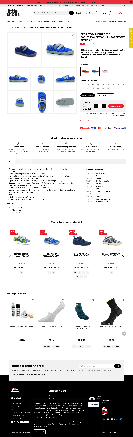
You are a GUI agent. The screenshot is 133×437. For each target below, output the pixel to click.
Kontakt (51, 398)
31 (81, 276)
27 (88, 272)
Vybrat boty (82, 2)
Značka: (92, 44)
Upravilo (115, 432)
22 (49, 272)
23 (22, 272)
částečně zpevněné (103, 191)
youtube (24, 422)
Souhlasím (94, 405)
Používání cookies (40, 426)
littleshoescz (15, 422)
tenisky (98, 178)
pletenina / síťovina (103, 199)
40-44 (81, 346)
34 (85, 276)
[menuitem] (11, 21)
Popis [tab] (11, 162)
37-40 (75, 346)
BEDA (98, 176)
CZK (121, 5)
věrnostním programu (119, 116)
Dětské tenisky (101, 173)
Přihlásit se (117, 366)
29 (77, 276)
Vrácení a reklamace (35, 5)
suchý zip (99, 196)
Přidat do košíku (115, 106)
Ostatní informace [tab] (23, 162)
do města (99, 181)
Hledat (71, 13)
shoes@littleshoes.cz (18, 415)
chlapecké (99, 186)
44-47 (88, 346)
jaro (97, 183)
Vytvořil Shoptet (102, 432)
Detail (50, 322)
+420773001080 (18, 422)
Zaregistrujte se (90, 114)
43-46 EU (116, 346)
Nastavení (40, 432)
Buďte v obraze (12, 422)
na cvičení (106, 181)
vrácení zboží (90, 151)
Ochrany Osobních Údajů (61, 424)
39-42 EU (56, 346)
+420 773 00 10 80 (17, 418)
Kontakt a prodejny (16, 5)
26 (83, 272)
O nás (51, 395)
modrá (98, 189)
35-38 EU (47, 346)
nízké (98, 194)
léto (100, 183)
